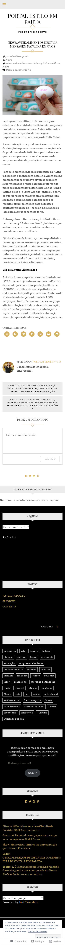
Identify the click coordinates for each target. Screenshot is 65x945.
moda (7, 688)
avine (9, 63)
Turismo (42, 712)
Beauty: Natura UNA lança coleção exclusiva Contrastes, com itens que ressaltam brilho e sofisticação (33, 388)
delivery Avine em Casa (46, 63)
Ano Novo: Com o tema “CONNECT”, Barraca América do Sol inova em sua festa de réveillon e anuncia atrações (32, 402)
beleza (46, 651)
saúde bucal (51, 694)
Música (32, 688)
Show (48, 700)
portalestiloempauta (17, 56)
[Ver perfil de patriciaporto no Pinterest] (37, 476)
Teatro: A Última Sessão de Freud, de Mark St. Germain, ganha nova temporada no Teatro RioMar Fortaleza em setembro (30, 870)
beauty (34, 651)
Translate (31, 902)
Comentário (50, 459)
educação (9, 663)
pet (26, 694)
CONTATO (9, 606)
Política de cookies (37, 931)
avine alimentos (22, 63)
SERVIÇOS (9, 601)
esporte (31, 669)
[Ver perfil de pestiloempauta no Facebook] (26, 476)
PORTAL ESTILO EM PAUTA (32, 18)
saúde (36, 694)
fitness (36, 675)
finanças (22, 675)
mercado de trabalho (43, 681)
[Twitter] (30, 801)
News (9, 60)
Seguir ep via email (32, 733)
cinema (8, 657)
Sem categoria (32, 700)
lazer (7, 681)
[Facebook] (26, 801)
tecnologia (10, 712)
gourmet (49, 675)
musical (19, 688)
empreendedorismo (31, 663)
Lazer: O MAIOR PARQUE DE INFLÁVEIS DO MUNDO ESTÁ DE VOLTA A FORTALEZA (32, 857)
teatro (52, 706)
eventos (45, 669)
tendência (27, 712)
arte (23, 651)
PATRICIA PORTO (14, 595)
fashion (8, 675)
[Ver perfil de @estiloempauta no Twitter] (30, 476)
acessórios (10, 651)
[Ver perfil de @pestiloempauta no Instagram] (33, 476)
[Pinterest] (37, 801)
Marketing (20, 681)
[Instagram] (33, 801)
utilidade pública (14, 718)
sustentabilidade (34, 706)
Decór (33, 657)
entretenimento (13, 669)
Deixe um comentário (18, 70)
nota (17, 694)
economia (47, 657)
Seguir (32, 772)
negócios (47, 688)
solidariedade (12, 706)
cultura (21, 657)
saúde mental (12, 700)
